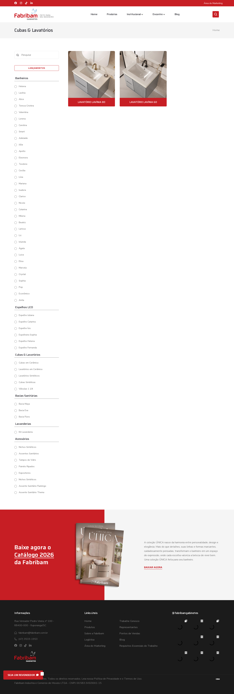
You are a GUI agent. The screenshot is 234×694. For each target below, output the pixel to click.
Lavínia (22, 92)
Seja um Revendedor (21, 675)
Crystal (22, 274)
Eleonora (23, 157)
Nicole (22, 202)
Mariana (22, 183)
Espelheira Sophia (28, 334)
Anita (21, 300)
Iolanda (22, 241)
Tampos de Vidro (27, 459)
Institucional (134, 14)
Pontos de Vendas (129, 633)
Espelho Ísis (25, 328)
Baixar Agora (153, 567)
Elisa (21, 261)
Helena (22, 86)
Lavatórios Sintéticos (29, 375)
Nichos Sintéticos (27, 447)
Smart (22, 131)
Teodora (23, 164)
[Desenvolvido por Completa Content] (218, 679)
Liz (20, 235)
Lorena (22, 118)
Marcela (23, 267)
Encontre (158, 14)
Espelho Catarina (27, 321)
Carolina (23, 125)
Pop (21, 287)
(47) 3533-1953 (28, 639)
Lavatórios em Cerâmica (30, 369)
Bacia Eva (23, 410)
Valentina (23, 112)
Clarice (22, 196)
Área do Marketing (213, 3)
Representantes (128, 627)
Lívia (21, 177)
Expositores (25, 472)
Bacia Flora (24, 416)
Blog (177, 14)
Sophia (22, 280)
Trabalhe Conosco (129, 621)
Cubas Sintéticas (27, 382)
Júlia (21, 144)
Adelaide (23, 138)
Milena (22, 215)
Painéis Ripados (27, 466)
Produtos (112, 14)
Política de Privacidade (106, 678)
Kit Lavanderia (26, 431)
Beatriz (22, 222)
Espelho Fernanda (28, 347)
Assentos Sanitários (29, 453)
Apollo (22, 151)
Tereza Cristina (26, 105)
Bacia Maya (24, 403)
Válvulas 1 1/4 (26, 388)
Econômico (24, 293)
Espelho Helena (27, 341)
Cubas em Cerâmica (28, 362)
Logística (89, 639)
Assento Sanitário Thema (31, 492)
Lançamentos (36, 68)
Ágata (22, 248)
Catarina (23, 209)
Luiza (21, 254)
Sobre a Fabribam (94, 633)
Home (94, 14)
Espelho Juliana (26, 315)
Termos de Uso (133, 678)
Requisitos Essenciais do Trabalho (138, 646)
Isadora (22, 190)
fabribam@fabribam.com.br (33, 633)
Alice (21, 99)
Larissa (22, 228)
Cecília (22, 170)
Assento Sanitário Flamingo (32, 485)
